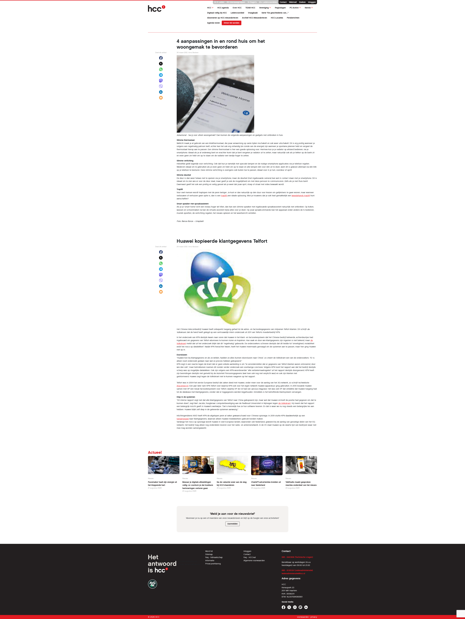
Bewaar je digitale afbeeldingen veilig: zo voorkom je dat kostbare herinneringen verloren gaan (197, 485)
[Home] (175, 8)
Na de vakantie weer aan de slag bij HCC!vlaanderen (232, 483)
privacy (313, 617)
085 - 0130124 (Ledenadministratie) (297, 570)
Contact (283, 2)
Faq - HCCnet (250, 557)
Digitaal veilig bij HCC (217, 13)
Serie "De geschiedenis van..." (275, 13)
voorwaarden (303, 617)
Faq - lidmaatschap (214, 557)
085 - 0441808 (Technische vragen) (297, 557)
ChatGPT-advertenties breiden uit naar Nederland (266, 483)
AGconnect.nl (182, 386)
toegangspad (183, 419)
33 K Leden (219, 2)
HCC (209, 8)
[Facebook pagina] (283, 607)
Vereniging (264, 8)
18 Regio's (252, 2)
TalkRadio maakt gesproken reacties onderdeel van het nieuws (301, 483)
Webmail (293, 2)
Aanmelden (232, 524)
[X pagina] (289, 607)
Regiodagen (280, 8)
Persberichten (293, 18)
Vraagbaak (253, 13)
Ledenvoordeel (237, 13)
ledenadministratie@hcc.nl (293, 573)
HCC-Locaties (277, 18)
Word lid (209, 551)
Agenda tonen (213, 23)
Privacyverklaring (213, 564)
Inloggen (312, 2)
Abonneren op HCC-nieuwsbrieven (222, 18)
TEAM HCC (250, 8)
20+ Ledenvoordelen (268, 2)
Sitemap (209, 554)
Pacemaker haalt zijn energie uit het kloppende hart (162, 483)
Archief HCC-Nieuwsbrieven (254, 18)
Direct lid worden (231, 23)
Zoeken (302, 2)
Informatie (209, 560)
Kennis (308, 8)
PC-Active (294, 8)
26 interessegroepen (236, 2)
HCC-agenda (223, 8)
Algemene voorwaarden (254, 560)
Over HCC (237, 8)
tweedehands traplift (301, 195)
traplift (224, 195)
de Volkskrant (284, 403)
